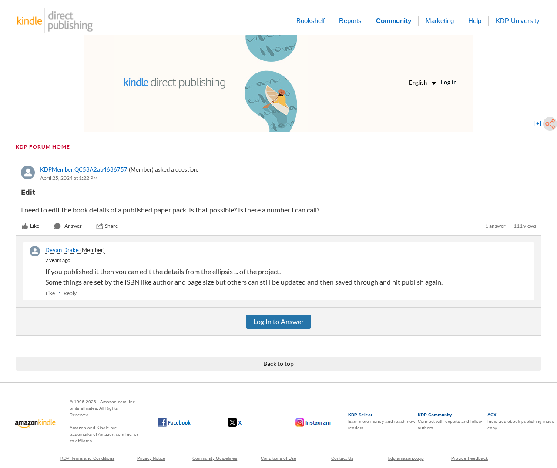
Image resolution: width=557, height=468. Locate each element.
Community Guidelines (214, 458)
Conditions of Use (278, 458)
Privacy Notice (151, 458)
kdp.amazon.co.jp (406, 458)
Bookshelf (310, 20)
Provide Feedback (469, 458)
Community (393, 20)
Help (474, 20)
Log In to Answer (278, 321)
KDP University (518, 20)
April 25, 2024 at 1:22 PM (69, 178)
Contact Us (342, 458)
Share (111, 225)
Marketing (440, 20)
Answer (73, 225)
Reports (350, 20)
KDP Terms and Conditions (87, 458)
